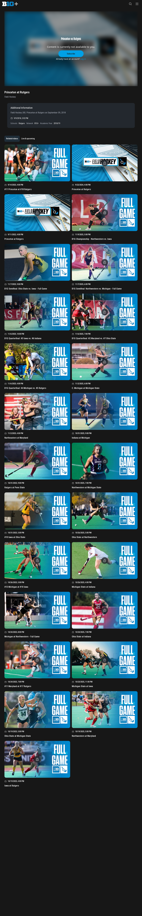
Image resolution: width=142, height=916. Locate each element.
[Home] (10, 4)
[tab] (12, 139)
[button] (130, 4)
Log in (83, 59)
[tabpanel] (71, 467)
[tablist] (20, 139)
